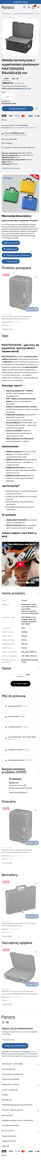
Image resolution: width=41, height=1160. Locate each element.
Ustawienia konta (9, 1141)
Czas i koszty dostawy (10, 1079)
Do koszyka (30, 309)
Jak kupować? (7, 1115)
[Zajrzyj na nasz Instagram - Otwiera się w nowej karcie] (3, 1022)
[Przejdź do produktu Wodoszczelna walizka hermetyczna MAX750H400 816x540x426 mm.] (20, 292)
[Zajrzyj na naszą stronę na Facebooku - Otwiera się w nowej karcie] (7, 1022)
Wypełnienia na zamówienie (18, 255)
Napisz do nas (9, 243)
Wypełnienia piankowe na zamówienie (17, 1105)
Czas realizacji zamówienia (12, 1074)
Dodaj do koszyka (18, 108)
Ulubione (5, 1146)
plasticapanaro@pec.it (18, 792)
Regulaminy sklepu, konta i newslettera (17, 1120)
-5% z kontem (12, 261)
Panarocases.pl (6, 13)
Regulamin (27, 1052)
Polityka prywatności (10, 1125)
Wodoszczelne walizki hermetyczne (23, 13)
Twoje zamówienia (9, 1136)
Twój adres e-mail (8, 1040)
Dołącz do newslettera (15, 1046)
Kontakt (5, 1095)
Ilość (3, 92)
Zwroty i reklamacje (9, 1090)
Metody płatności (9, 1069)
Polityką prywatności (30, 1056)
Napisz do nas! (25, 88)
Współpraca (12, 249)
